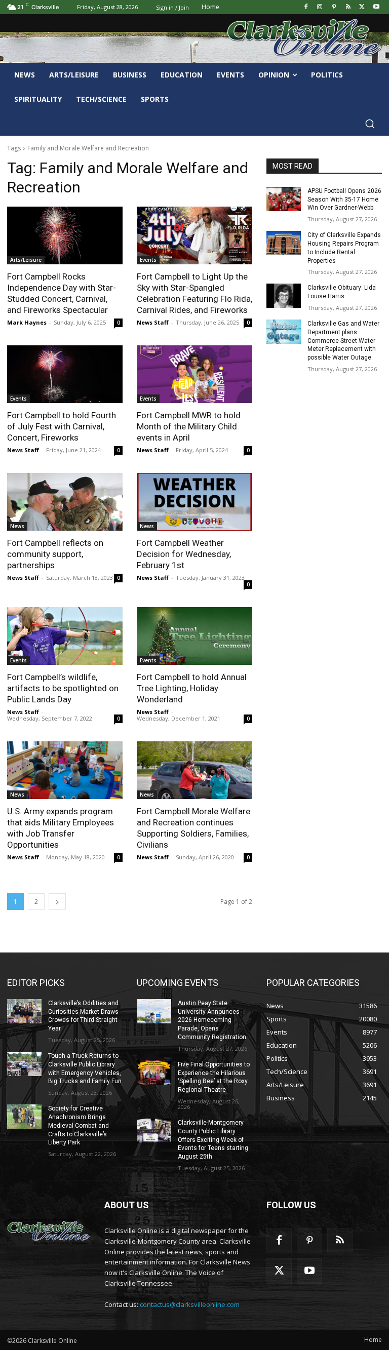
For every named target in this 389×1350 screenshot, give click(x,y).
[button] (370, 123)
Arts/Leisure (26, 259)
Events (148, 259)
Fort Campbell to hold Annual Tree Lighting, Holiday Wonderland (192, 688)
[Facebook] (306, 7)
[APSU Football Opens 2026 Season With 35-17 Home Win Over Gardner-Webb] (283, 199)
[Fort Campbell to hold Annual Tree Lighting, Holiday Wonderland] (194, 636)
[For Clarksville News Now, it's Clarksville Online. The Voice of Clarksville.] (48, 1231)
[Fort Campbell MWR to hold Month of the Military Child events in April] (194, 374)
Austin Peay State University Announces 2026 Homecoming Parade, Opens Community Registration (212, 1020)
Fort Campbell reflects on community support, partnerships (55, 554)
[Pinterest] (334, 7)
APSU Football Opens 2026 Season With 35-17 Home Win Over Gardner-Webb (344, 199)
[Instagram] (320, 7)
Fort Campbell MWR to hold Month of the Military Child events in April (189, 426)
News (17, 526)
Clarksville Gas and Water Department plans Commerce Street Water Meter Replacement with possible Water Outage (343, 340)
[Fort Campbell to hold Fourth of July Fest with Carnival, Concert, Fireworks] (65, 374)
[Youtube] (376, 7)
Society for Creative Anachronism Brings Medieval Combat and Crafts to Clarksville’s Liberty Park (78, 1125)
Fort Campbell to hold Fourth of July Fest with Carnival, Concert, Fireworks (61, 426)
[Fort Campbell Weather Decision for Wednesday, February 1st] (194, 502)
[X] (362, 7)
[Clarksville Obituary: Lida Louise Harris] (283, 296)
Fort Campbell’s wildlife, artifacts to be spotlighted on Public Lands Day (63, 688)
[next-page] (57, 901)
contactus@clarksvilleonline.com (190, 1304)
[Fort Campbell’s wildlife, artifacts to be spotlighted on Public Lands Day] (65, 636)
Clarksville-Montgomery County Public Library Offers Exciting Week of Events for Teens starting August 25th (213, 1139)
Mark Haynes (27, 322)
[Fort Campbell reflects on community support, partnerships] (65, 502)
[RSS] (348, 7)
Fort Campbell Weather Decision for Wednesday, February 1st (184, 554)
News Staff (153, 322)
